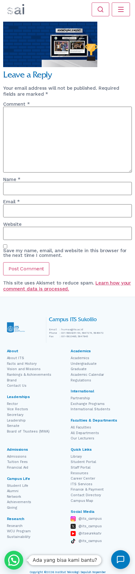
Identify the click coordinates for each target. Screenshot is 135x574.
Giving (12, 508)
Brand (12, 380)
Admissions (16, 456)
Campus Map (82, 501)
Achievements (19, 502)
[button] (13, 560)
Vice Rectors (17, 409)
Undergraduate (84, 364)
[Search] (100, 9)
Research (15, 526)
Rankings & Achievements (29, 375)
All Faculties (81, 427)
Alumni (13, 491)
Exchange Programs (88, 404)
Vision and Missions (23, 369)
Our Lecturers (82, 438)
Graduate (79, 369)
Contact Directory (86, 495)
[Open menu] (121, 9)
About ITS (15, 358)
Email (11, 201)
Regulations (81, 380)
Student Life (18, 486)
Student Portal (83, 462)
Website (12, 224)
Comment (16, 104)
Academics (80, 358)
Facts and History (22, 364)
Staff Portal (80, 467)
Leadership (16, 420)
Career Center (83, 478)
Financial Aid (18, 467)
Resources (79, 473)
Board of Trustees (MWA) (28, 431)
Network (14, 497)
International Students (90, 409)
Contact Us (16, 386)
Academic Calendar (87, 375)
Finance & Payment (87, 489)
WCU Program (19, 531)
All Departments (85, 433)
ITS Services (81, 484)
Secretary (15, 415)
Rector (12, 404)
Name (11, 179)
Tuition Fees (17, 462)
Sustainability (19, 537)
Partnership (80, 398)
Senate (13, 426)
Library (76, 456)
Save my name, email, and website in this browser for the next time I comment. (65, 253)
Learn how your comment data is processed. (67, 286)
